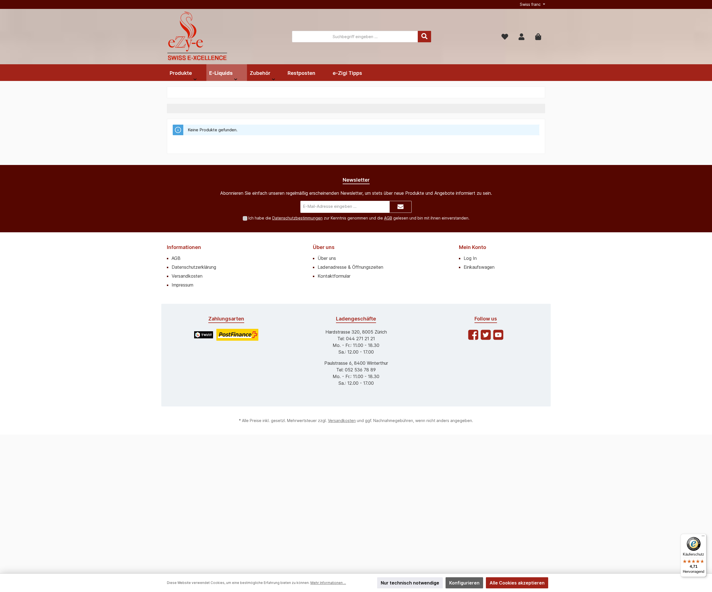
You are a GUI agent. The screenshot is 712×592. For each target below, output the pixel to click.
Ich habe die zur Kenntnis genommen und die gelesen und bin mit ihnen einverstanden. (358, 218)
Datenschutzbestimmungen (297, 218)
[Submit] (400, 207)
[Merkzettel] (505, 36)
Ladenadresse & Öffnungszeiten (350, 267)
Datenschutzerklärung (194, 267)
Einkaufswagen (479, 267)
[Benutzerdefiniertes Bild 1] (203, 335)
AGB (388, 218)
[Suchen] (424, 36)
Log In (470, 258)
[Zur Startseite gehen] (197, 36)
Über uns (324, 247)
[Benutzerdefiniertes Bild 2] (237, 335)
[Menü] (703, 537)
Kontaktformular (334, 276)
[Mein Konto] (521, 36)
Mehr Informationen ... (328, 583)
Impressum (182, 285)
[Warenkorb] (538, 36)
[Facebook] (473, 335)
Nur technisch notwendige (410, 583)
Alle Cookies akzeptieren (517, 583)
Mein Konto (472, 247)
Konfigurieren (464, 583)
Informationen (184, 247)
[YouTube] (498, 335)
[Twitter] (485, 335)
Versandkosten (187, 276)
